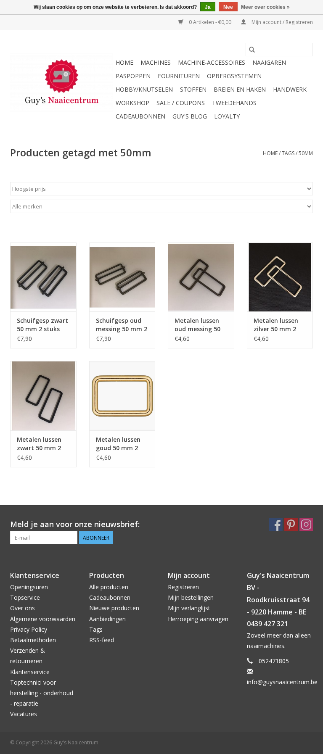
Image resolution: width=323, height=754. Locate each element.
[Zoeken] (252, 49)
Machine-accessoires (211, 62)
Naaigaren (269, 62)
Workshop (132, 103)
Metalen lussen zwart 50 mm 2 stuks (39, 443)
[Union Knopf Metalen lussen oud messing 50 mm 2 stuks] (201, 277)
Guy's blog (189, 116)
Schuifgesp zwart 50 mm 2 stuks (42, 324)
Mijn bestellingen (191, 597)
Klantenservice (30, 672)
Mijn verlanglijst (189, 608)
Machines (155, 62)
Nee (228, 7)
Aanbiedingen (107, 619)
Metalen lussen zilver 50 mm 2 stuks (276, 324)
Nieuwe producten (114, 608)
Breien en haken (240, 89)
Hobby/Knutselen (144, 89)
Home (124, 62)
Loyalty (227, 116)
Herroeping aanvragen (198, 619)
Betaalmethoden (33, 640)
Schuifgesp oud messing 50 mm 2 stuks (121, 324)
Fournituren (179, 76)
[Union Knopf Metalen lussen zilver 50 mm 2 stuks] (280, 277)
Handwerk (290, 89)
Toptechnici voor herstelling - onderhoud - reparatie (41, 692)
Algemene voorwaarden (42, 619)
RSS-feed (101, 640)
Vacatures (23, 714)
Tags (288, 153)
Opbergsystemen (234, 76)
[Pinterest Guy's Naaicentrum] (291, 524)
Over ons (22, 608)
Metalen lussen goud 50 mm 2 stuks (118, 443)
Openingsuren (29, 587)
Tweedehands (234, 103)
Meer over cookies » (265, 7)
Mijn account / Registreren (281, 22)
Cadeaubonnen (140, 116)
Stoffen (193, 89)
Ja (208, 7)
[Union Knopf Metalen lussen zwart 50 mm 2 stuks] (43, 395)
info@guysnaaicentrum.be (282, 682)
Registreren (183, 587)
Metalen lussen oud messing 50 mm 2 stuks (197, 324)
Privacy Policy (28, 629)
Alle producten (108, 587)
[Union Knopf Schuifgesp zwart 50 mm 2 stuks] (43, 277)
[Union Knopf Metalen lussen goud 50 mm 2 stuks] (122, 395)
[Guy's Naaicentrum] (61, 83)
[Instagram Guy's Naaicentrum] (306, 524)
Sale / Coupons (180, 103)
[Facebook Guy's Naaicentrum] (276, 524)
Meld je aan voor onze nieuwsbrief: (75, 524)
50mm (306, 153)
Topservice (25, 597)
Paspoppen (133, 76)
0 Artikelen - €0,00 (210, 22)
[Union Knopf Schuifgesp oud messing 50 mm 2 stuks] (122, 277)
